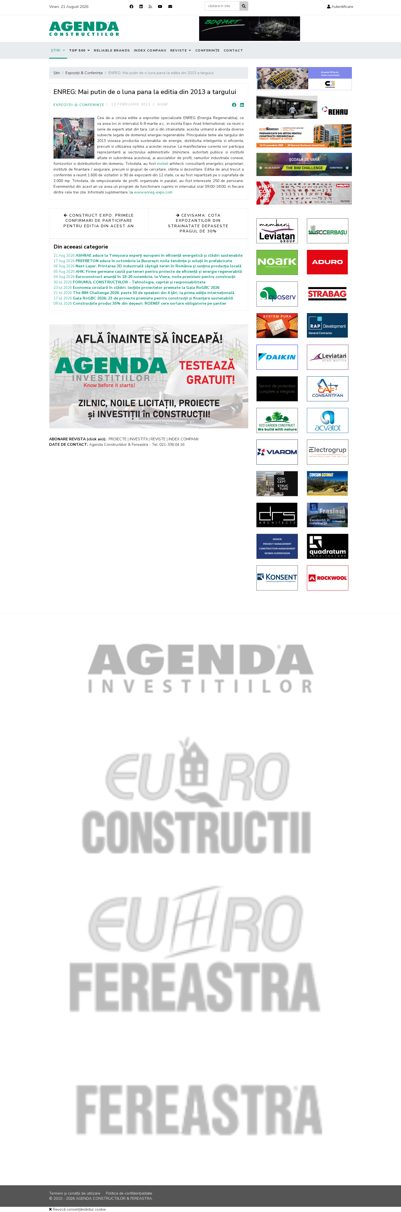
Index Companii (150, 50)
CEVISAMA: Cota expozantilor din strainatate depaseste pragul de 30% (198, 223)
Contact (233, 50)
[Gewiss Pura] (277, 325)
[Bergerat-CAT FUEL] (328, 483)
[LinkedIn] (242, 105)
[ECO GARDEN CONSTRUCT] (277, 420)
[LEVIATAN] (328, 357)
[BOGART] (249, 28)
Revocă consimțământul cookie (79, 1209)
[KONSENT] (277, 577)
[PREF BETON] (304, 135)
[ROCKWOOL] (328, 577)
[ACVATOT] (328, 420)
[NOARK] (277, 262)
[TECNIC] (277, 546)
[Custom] (150, 6)
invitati (162, 163)
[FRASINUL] (328, 515)
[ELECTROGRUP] (328, 452)
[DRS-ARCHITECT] (277, 515)
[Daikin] (277, 357)
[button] (340, 6)
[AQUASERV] (277, 294)
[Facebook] (131, 6)
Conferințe (207, 50)
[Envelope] (170, 6)
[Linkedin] (141, 6)
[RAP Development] (328, 325)
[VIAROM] (277, 452)
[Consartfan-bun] (328, 388)
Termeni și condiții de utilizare (74, 1193)
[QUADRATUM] (328, 546)
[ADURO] (328, 262)
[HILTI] (304, 193)
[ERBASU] (328, 230)
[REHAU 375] (304, 107)
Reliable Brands (112, 50)
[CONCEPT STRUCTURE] (277, 483)
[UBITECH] (277, 230)
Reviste (178, 50)
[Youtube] (160, 6)
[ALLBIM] (304, 164)
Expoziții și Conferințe (78, 105)
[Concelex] (304, 78)
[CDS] (277, 388)
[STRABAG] (328, 293)
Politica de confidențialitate (129, 1193)
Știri (56, 50)
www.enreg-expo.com (153, 192)
